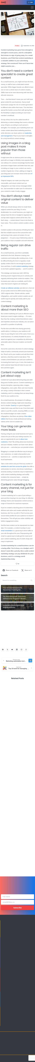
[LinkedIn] (5, 2)
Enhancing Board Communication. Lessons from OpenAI (17, 858)
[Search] (31, 580)
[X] (7, 649)
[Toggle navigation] (32, 7)
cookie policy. (13, 1060)
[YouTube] (3, 2)
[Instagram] (21, 649)
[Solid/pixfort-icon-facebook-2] (6, 1052)
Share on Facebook (12, 570)
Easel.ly (13, 405)
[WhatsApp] (26, 649)
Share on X (28, 570)
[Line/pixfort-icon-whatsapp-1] (21, 1052)
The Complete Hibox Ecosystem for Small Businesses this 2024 (12, 809)
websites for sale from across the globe (14, 466)
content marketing (22, 266)
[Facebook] (2, 2)
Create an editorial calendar (10, 288)
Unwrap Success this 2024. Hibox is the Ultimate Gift (15, 764)
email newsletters (7, 530)
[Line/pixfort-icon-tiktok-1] (18, 1052)
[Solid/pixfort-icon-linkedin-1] (10, 1052)
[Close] (31, 1058)
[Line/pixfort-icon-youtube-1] (14, 1052)
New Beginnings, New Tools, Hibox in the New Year (15, 715)
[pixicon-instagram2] (3, 1052)
